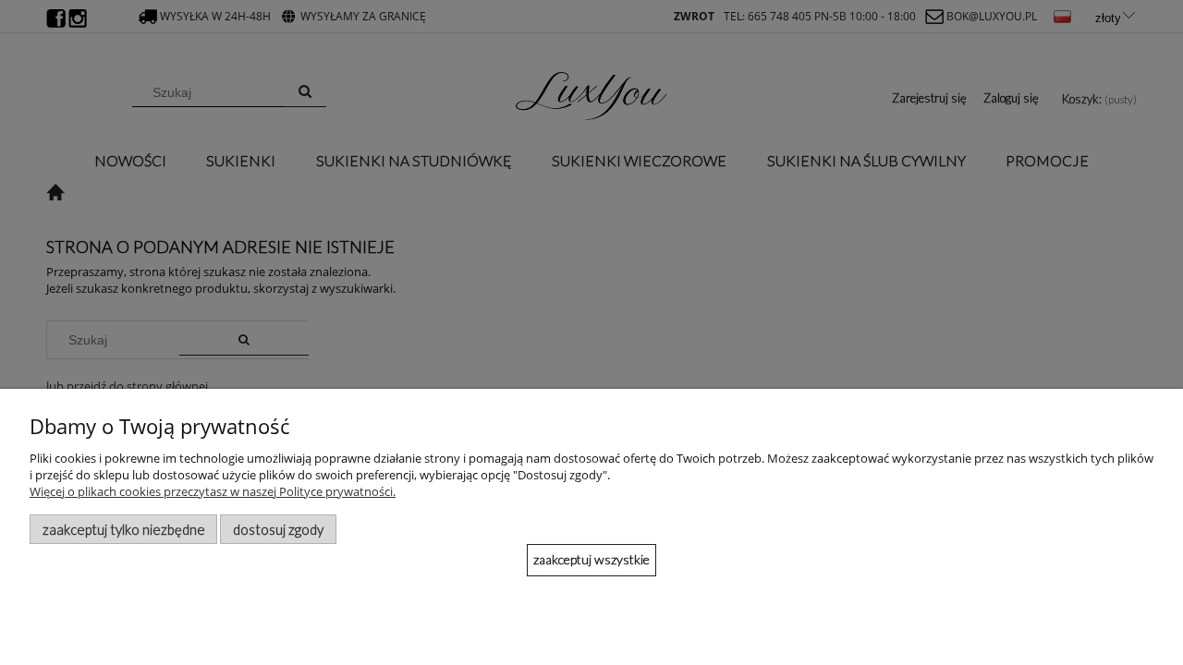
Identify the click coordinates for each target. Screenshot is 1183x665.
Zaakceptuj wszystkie (591, 559)
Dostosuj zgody (278, 529)
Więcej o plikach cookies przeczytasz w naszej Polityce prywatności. (213, 491)
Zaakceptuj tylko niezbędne (124, 529)
